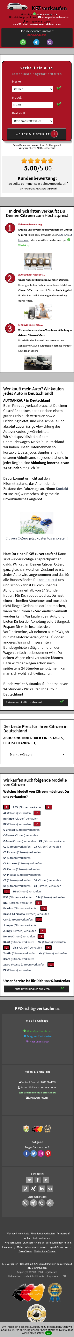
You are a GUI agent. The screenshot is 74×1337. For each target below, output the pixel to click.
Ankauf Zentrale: (31, 1082)
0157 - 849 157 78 (47, 14)
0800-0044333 (48, 1082)
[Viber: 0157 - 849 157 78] (50, 42)
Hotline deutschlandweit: (37, 33)
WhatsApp (23, 245)
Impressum (53, 1276)
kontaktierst (47, 579)
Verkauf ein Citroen (45, 1251)
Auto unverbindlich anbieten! (24, 702)
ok (48, 1333)
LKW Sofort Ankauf (33, 1242)
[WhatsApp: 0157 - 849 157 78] (34, 14)
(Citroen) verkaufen (27, 807)
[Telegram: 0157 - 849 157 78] (37, 42)
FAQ (63, 1276)
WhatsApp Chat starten (39, 1031)
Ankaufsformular (38, 1097)
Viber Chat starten (39, 1041)
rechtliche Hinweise (34, 1276)
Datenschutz (15, 1276)
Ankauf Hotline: (29, 1087)
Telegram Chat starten (39, 1036)
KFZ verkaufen (49, 8)
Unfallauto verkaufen (43, 1233)
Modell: (17, 97)
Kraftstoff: (19, 113)
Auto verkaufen (41, 1238)
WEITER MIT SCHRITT (36, 134)
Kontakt (62, 488)
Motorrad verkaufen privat (31, 1246)
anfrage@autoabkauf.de (55, 17)
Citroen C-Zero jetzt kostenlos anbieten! (37, 538)
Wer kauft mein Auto (18, 1233)
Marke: (17, 81)
